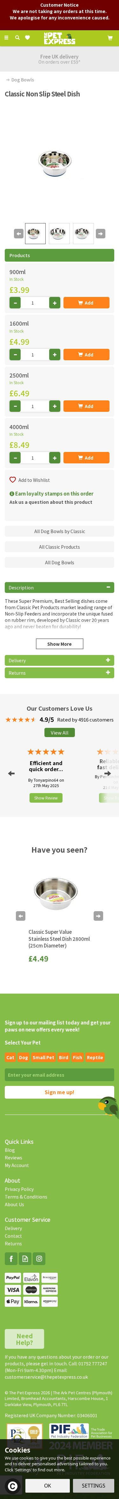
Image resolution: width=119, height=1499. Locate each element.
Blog (10, 1150)
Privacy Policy (19, 1189)
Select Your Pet (23, 1042)
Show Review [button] (46, 797)
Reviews (13, 1157)
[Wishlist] (28, 38)
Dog (23, 1057)
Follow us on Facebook (11, 1258)
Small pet (43, 1057)
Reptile (95, 1057)
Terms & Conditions (26, 1196)
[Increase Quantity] (54, 302)
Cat (10, 1057)
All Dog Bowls (59, 562)
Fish (77, 1057)
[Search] (17, 37)
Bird (63, 1057)
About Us (14, 1204)
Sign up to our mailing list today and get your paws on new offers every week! (57, 1025)
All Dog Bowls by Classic (59, 531)
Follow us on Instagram (39, 1258)
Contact (13, 1236)
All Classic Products (59, 547)
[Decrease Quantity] (15, 302)
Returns (13, 1243)
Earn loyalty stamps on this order (53, 493)
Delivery (13, 1228)
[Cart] (110, 37)
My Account (17, 1165)
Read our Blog (25, 1258)
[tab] (59, 587)
